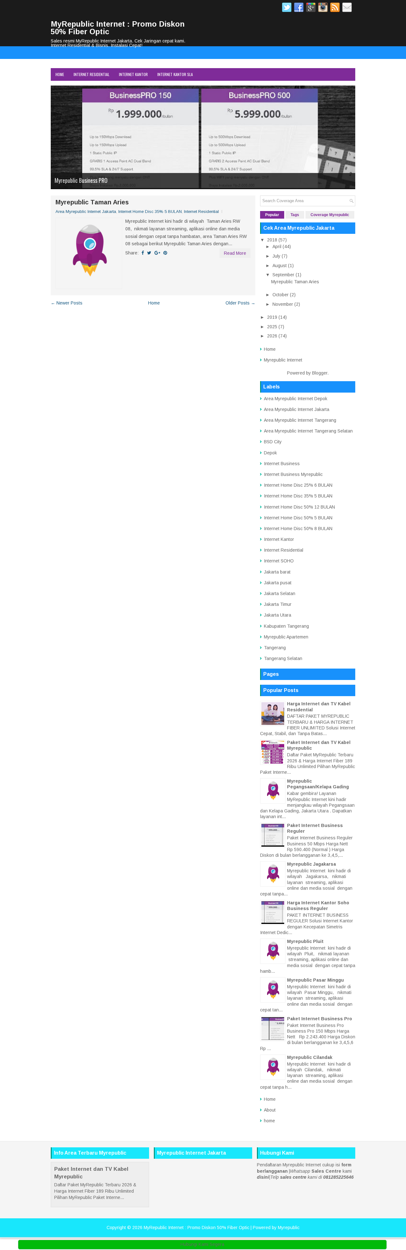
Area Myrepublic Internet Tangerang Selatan (308, 430)
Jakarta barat (277, 571)
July (276, 256)
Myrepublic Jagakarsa (311, 864)
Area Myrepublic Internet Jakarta (86, 211)
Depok (270, 452)
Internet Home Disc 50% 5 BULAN (298, 517)
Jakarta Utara (277, 615)
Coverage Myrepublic (330, 215)
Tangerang (275, 647)
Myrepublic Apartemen (286, 636)
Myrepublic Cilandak (309, 1057)
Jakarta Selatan (279, 593)
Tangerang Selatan (283, 658)
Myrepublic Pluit (305, 941)
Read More (235, 253)
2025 (272, 326)
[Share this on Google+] (157, 252)
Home (60, 74)
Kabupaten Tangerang (286, 626)
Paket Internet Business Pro (319, 1018)
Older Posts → (240, 302)
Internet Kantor (133, 74)
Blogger (319, 372)
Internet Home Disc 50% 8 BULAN (298, 528)
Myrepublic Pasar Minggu (315, 980)
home (269, 1120)
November (282, 304)
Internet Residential (91, 74)
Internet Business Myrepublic (293, 474)
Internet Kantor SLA (175, 74)
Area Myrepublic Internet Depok (295, 398)
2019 (272, 317)
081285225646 (338, 1177)
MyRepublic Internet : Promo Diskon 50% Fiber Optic (118, 28)
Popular (272, 215)
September (283, 274)
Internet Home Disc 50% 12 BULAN (299, 507)
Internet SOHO (279, 560)
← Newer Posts (66, 302)
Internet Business (282, 463)
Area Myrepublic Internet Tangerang (300, 420)
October (280, 294)
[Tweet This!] (149, 252)
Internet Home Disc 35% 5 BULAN (150, 211)
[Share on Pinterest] (165, 252)
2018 (272, 239)
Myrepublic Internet (283, 359)
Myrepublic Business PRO (81, 180)
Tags (295, 215)
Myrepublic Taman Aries (92, 202)
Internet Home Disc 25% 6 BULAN (298, 485)
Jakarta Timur (277, 604)
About (270, 1109)
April (276, 246)
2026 (272, 335)
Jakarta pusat (277, 582)
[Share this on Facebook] (143, 252)
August (279, 265)
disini (263, 1177)
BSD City (273, 441)
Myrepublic (288, 1227)
